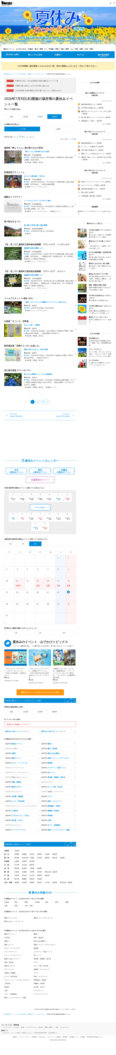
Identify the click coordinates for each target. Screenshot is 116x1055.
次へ (44, 402)
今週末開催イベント (104, 55)
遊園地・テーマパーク (42, 969)
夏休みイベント (9, 934)
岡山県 (24, 875)
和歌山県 (48, 872)
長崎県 (32, 882)
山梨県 (16, 861)
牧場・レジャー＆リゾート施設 (15, 997)
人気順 (58, 129)
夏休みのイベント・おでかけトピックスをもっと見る (40, 692)
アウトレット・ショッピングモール (17, 980)
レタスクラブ (5, 1033)
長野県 (24, 861)
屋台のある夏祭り (40, 941)
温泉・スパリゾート (41, 976)
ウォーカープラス (6, 1027)
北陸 (62, 49)
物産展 (36, 948)
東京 (45, 49)
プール (81, 54)
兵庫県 (32, 872)
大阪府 (16, 872)
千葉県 (32, 858)
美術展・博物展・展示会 (42, 959)
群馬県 (47, 858)
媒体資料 (65, 1037)
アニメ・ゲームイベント (13, 955)
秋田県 (39, 854)
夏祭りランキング (10, 918)
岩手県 (32, 854)
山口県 (32, 875)
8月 (64, 633)
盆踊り (6, 941)
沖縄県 (70, 882)
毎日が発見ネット (53, 1033)
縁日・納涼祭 (38, 937)
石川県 (40, 116)
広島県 (16, 875)
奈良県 (39, 872)
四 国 (6, 879)
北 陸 (6, 865)
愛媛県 (24, 879)
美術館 (6, 987)
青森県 (24, 854)
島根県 (47, 875)
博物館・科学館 (39, 983)
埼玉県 (39, 858)
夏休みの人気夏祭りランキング (18, 724)
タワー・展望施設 (10, 994)
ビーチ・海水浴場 (10, 976)
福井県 (54, 712)
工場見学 (7, 983)
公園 (5, 990)
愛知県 (16, 868)
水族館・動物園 (9, 973)
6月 (16, 633)
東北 (36, 49)
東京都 (16, 858)
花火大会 (40, 1027)
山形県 (47, 854)
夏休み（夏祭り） (49, 1027)
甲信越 (51, 49)
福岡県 (16, 882)
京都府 (24, 872)
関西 (67, 49)
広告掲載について (73, 1037)
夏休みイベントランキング (43, 918)
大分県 (47, 882)
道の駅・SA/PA (39, 987)
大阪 (71, 49)
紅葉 (57, 1027)
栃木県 (54, 858)
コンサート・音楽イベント (43, 952)
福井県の (14, 744)
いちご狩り (16, 1027)
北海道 (30, 49)
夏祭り (59, 54)
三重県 (32, 868)
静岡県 (39, 868)
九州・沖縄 (89, 49)
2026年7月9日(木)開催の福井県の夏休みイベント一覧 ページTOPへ (55, 1009)
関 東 (6, 858)
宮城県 (16, 854)
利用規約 (14, 1037)
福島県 (54, 854)
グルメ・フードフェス (12, 948)
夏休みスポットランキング (13, 921)
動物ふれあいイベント (12, 959)
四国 (81, 49)
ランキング (17, 731)
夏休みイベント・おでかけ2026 (14, 49)
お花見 (22, 1027)
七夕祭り (7, 937)
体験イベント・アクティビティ (45, 944)
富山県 (25, 116)
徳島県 (32, 879)
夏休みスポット (9, 966)
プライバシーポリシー (24, 1037)
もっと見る (106, 124)
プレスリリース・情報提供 (54, 1037)
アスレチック (38, 990)
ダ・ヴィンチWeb (15, 1033)
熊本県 (39, 882)
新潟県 (32, 861)
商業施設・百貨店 (40, 980)
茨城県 (62, 858)
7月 (40, 633)
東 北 (6, 854)
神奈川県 (25, 858)
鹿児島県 (63, 882)
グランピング (9, 969)
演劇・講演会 (9, 962)
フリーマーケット (10, 952)
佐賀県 (24, 882)
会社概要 (82, 1037)
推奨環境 (34, 1037)
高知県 (39, 879)
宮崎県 (54, 882)
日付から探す (13, 54)
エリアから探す (36, 54)
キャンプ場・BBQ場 (41, 966)
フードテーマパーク (41, 994)
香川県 (16, 879)
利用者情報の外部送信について (95, 1037)
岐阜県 (24, 868)
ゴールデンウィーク (31, 1027)
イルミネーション (64, 1027)
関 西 (6, 872)
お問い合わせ (42, 1037)
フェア (36, 962)
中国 (76, 49)
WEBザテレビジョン (27, 1033)
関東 (41, 49)
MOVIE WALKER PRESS (40, 1033)
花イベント (38, 955)
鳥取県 (39, 875)
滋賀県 (54, 872)
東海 (57, 49)
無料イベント (9, 944)
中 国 (6, 875)
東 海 (6, 868)
